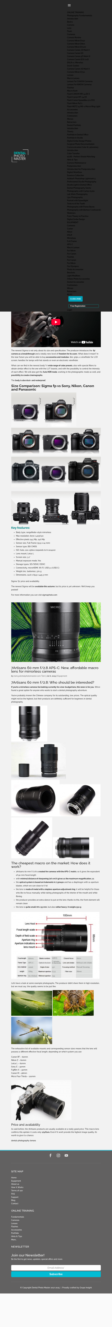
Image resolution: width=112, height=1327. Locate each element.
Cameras (15, 1220)
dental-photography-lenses (23, 1140)
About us (15, 1184)
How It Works (17, 1187)
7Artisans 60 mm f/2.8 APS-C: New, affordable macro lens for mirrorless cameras (54, 669)
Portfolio (15, 1233)
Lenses (14, 1223)
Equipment (62, 676)
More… (14, 1240)
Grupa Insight (86, 1288)
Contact (14, 1203)
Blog (13, 1200)
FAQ (13, 1194)
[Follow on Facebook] (50, 1155)
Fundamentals (17, 1217)
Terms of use (17, 1190)
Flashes (14, 1226)
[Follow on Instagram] (58, 1155)
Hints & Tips (16, 1236)
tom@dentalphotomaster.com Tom (29, 676)
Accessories (16, 1230)
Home (14, 1178)
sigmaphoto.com (49, 595)
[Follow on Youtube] (66, 1155)
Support (14, 1197)
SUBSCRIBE (75, 299)
